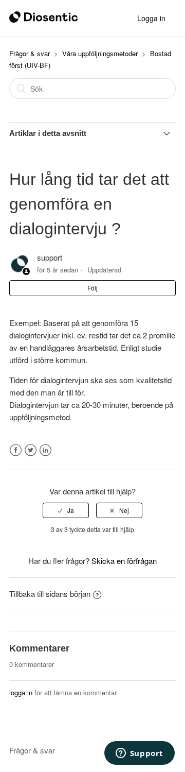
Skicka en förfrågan (124, 560)
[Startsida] (43, 19)
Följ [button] (92, 287)
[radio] (66, 510)
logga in (20, 692)
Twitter (30, 450)
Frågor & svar (29, 53)
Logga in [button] (151, 18)
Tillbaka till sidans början (49, 593)
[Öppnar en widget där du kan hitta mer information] (139, 754)
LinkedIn (45, 450)
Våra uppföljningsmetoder (100, 53)
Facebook (15, 450)
